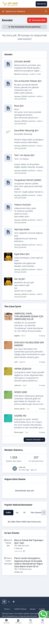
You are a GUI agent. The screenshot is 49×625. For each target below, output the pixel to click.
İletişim (33, 609)
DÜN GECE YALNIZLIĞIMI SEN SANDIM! (29, 344)
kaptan (17, 335)
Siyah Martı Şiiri (22, 254)
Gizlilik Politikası (20, 609)
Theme (7, 609)
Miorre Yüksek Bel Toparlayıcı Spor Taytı (28, 541)
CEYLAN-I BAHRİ (22, 61)
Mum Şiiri (19, 105)
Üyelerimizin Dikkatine (15, 11)
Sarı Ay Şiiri (19, 278)
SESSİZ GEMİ (20, 392)
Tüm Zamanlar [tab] (37, 512)
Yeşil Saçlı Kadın (22, 229)
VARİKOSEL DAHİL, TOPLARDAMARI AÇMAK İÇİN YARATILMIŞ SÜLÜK (28, 316)
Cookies (42, 609)
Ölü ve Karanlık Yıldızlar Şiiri (28, 80)
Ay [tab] (17, 512)
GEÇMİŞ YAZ (20, 415)
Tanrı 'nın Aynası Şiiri (24, 155)
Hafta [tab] (8, 512)
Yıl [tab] (24, 512)
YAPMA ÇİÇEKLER (22, 368)
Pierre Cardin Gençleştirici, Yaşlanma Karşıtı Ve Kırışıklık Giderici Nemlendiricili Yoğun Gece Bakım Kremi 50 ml (28, 562)
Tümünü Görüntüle (33, 439)
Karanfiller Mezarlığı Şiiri (26, 130)
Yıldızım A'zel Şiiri (22, 204)
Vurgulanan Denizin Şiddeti (27, 179)
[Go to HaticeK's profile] (14, 468)
